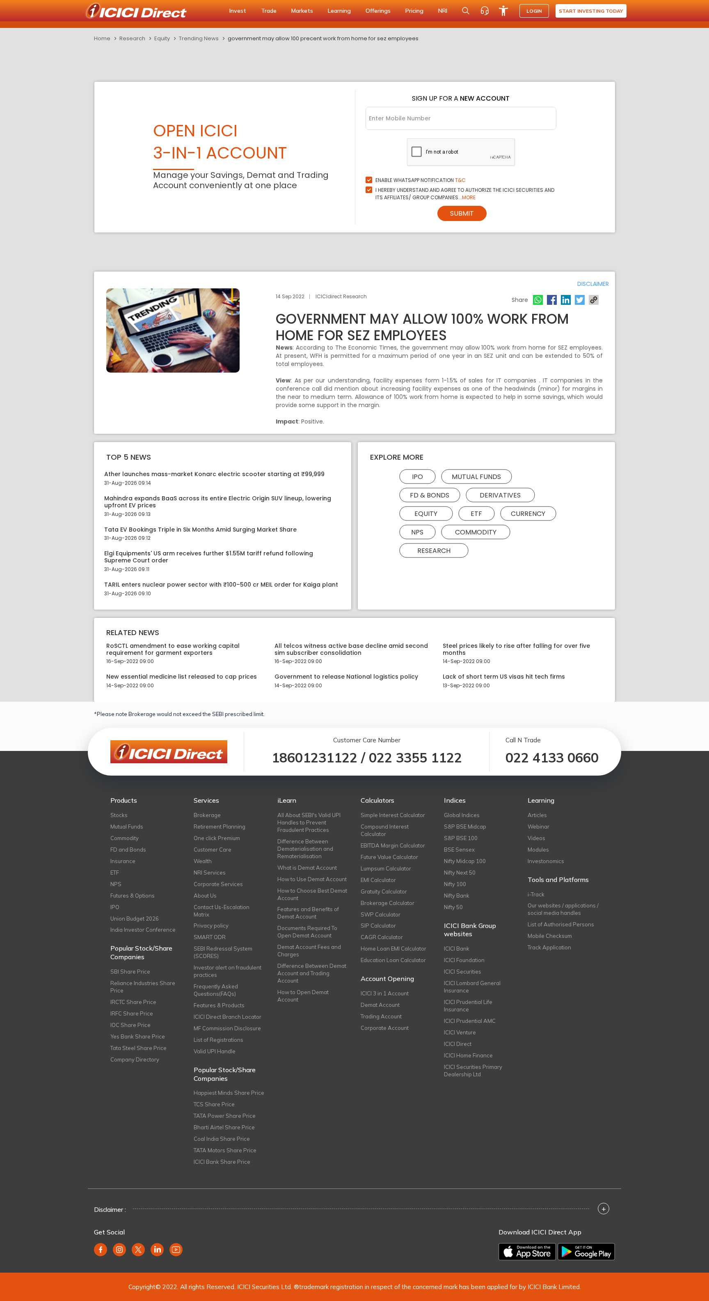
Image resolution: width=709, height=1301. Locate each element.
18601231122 (314, 757)
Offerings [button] (378, 10)
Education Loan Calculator (393, 960)
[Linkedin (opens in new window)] (157, 1249)
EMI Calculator (378, 880)
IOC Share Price (130, 1025)
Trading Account (381, 1016)
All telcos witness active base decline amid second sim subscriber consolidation (351, 649)
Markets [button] (302, 10)
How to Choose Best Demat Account (312, 894)
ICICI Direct (457, 1044)
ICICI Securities (462, 971)
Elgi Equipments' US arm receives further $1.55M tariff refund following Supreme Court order (208, 557)
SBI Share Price (130, 971)
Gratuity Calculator (384, 891)
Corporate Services (218, 884)
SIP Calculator (378, 925)
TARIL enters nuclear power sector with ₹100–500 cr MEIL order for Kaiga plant (221, 584)
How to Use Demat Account (312, 879)
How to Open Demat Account (303, 996)
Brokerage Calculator (387, 903)
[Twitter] (580, 300)
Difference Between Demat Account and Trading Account (311, 973)
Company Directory (134, 1059)
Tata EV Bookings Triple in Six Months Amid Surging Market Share (200, 529)
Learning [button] (339, 10)
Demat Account (380, 1005)
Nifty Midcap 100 (465, 861)
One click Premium (217, 838)
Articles (537, 815)
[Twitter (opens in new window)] (138, 1249)
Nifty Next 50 (460, 872)
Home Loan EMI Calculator (393, 948)
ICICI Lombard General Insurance (472, 987)
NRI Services (210, 872)
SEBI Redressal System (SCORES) (223, 952)
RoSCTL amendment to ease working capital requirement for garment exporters (173, 649)
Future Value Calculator (389, 857)
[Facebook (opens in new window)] (100, 1249)
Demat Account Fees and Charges (309, 951)
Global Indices (462, 815)
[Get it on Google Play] (586, 1251)
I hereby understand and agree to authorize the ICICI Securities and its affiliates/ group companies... (464, 194)
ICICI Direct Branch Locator (227, 1016)
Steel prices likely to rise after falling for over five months (516, 649)
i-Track (536, 894)
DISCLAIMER (593, 284)
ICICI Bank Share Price (222, 1161)
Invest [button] (237, 10)
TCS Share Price (214, 1104)
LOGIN (534, 11)
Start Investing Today (591, 11)
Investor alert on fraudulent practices (227, 971)
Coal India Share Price (222, 1138)
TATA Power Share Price (225, 1115)
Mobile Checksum (550, 936)
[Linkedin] (566, 300)
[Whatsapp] (538, 300)
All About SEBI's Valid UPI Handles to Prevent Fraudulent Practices (309, 822)
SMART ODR (210, 937)
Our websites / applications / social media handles (563, 909)
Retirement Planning (219, 826)
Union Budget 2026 (134, 918)
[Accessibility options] (503, 11)
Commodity (475, 532)
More (469, 197)
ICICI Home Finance (468, 1055)
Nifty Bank (456, 895)
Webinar (538, 826)
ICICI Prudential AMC (470, 1021)
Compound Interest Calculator (385, 830)
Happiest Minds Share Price (229, 1092)
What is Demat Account (307, 867)
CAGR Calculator (382, 937)
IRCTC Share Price (133, 1002)
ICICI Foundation (464, 960)
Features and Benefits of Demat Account (308, 913)
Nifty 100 (455, 884)
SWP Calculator (380, 914)
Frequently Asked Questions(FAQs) (216, 990)
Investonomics (546, 861)
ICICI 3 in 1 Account (385, 993)
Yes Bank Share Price (137, 1036)
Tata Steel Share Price (138, 1048)
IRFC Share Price (131, 1013)
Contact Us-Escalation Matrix (221, 911)
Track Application (549, 947)
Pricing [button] (414, 10)
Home (102, 38)
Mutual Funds (476, 476)
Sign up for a (461, 98)
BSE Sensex (459, 849)
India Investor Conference (143, 929)
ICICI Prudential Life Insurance (468, 1006)
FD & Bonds (429, 495)
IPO (417, 476)
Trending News (199, 38)
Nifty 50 (453, 907)
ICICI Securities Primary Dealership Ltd (473, 1071)
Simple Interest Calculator (393, 815)
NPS (417, 532)
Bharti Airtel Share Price (224, 1127)
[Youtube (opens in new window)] (176, 1249)
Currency (528, 513)
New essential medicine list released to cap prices (181, 676)
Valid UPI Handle (215, 1051)
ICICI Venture (460, 1032)
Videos (536, 838)
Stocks (119, 815)
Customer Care (212, 849)
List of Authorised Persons (561, 924)
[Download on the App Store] (527, 1251)
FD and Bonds (128, 849)
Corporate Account (385, 1028)
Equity (162, 38)
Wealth (203, 861)
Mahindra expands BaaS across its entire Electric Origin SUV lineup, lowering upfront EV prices (217, 502)
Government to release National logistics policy (346, 676)
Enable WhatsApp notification (420, 180)
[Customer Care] (484, 11)
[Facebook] (552, 300)
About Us (205, 895)
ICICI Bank (456, 948)
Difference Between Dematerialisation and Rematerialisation (305, 848)
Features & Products (219, 1005)
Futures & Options (132, 895)
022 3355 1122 (415, 757)
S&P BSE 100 (461, 838)
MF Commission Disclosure (227, 1028)
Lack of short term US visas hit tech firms (504, 676)
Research (132, 38)
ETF (476, 513)
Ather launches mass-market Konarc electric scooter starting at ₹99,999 (214, 474)
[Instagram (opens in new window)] (119, 1249)
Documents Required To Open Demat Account (307, 932)
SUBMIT (462, 213)
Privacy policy (211, 925)
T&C (460, 180)
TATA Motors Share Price (225, 1150)
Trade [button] (269, 10)
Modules (538, 849)
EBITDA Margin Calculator (393, 845)
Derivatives (500, 495)
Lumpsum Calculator (386, 868)
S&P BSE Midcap (465, 826)
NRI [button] (442, 10)
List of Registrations (218, 1039)
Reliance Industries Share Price (142, 987)
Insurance (122, 861)
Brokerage (207, 815)
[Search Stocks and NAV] (466, 11)
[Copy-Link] (594, 300)
